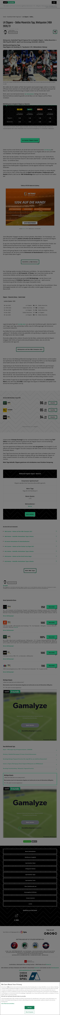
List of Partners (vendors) (7, 1003)
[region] (30, 998)
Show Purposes (29, 1012)
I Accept (29, 1007)
